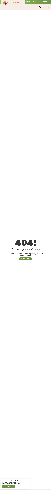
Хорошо (8, 486)
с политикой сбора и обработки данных (11, 483)
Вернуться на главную (26, 258)
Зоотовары (5, 8)
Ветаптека (13, 8)
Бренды (21, 8)
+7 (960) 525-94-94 (31, 3)
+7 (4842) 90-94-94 (31, 1)
